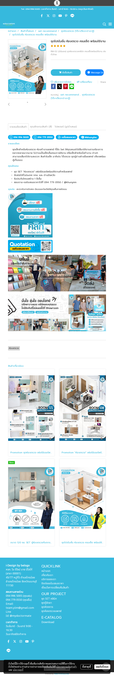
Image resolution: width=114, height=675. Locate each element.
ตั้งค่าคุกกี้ (86, 666)
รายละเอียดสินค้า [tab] (18, 127)
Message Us (96, 72)
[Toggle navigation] (110, 24)
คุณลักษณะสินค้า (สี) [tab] (41, 126)
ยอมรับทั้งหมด (102, 666)
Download (47, 622)
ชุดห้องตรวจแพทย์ (51, 611)
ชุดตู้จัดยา (46, 603)
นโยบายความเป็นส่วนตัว (66, 666)
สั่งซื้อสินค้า (66, 72)
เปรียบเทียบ (85, 82)
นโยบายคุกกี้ (18, 669)
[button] (103, 24)
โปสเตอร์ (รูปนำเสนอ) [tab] (66, 126)
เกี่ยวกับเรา (47, 575)
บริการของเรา (48, 579)
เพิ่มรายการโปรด (62, 82)
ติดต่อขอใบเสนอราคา (52, 583)
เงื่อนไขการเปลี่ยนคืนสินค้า (55, 588)
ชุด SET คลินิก (49, 599)
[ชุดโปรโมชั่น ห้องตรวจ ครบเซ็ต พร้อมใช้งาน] (27, 69)
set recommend (70, 94)
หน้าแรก (45, 571)
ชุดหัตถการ (47, 607)
